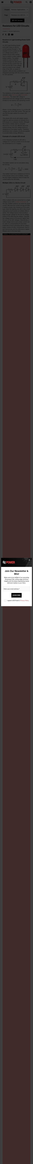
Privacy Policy (24, 600)
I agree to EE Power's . (18, 600)
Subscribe (16, 595)
